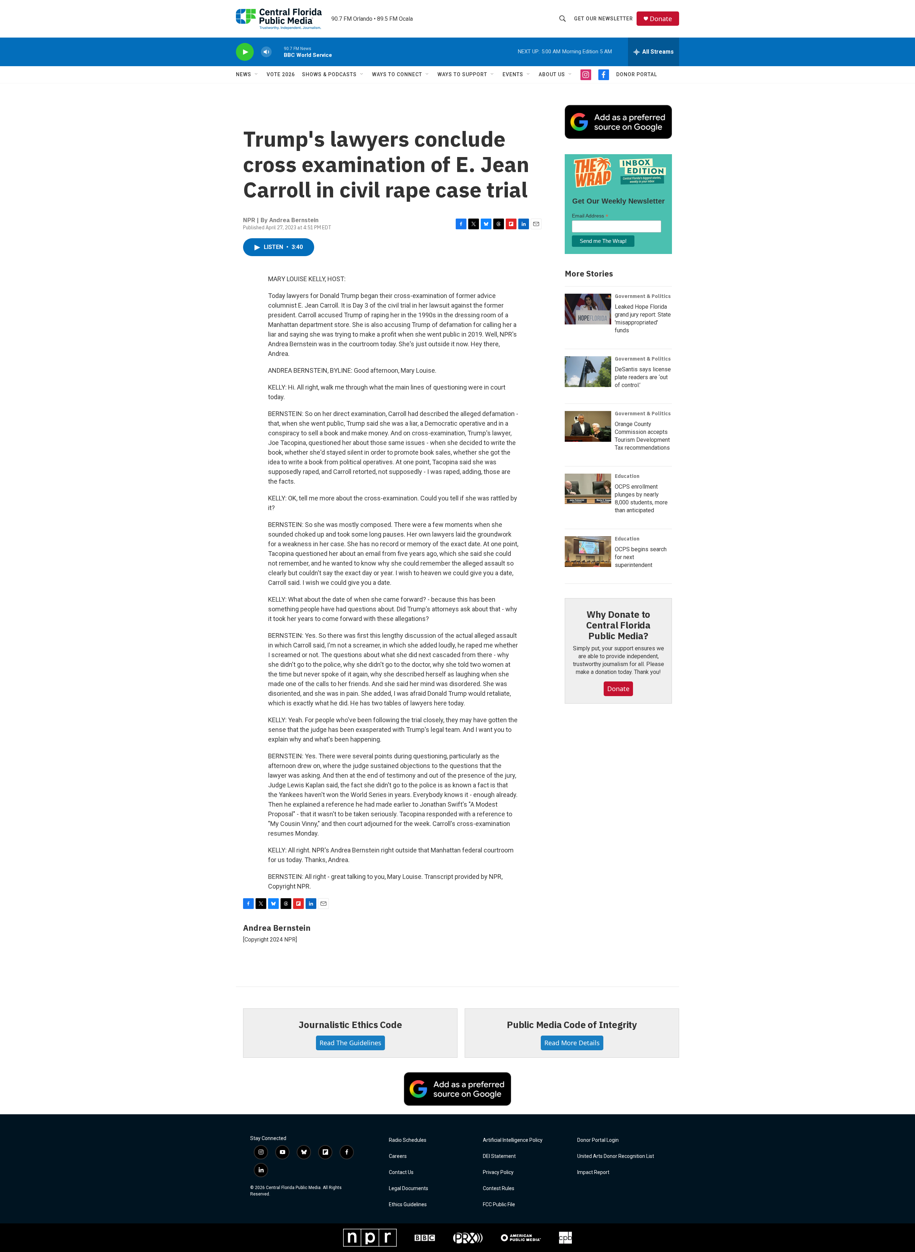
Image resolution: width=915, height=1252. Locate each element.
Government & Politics (643, 296)
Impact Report (593, 1172)
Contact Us (401, 1172)
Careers (398, 1156)
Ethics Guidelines (408, 1204)
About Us (552, 74)
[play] (245, 52)
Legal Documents (408, 1188)
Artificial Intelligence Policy (513, 1140)
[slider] (278, 51)
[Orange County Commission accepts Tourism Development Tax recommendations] (588, 426)
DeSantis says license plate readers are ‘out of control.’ (643, 377)
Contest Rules (498, 1188)
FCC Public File (499, 1204)
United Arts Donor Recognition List (615, 1156)
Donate (661, 19)
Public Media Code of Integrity (572, 1024)
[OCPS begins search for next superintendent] (588, 551)
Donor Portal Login (598, 1140)
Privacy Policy (498, 1172)
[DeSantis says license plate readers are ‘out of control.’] (588, 371)
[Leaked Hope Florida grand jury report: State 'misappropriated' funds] (588, 309)
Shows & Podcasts (329, 74)
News (243, 74)
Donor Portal (636, 74)
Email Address (590, 215)
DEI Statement (499, 1156)
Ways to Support (462, 74)
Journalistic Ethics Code (350, 1024)
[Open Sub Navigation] (256, 74)
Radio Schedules (407, 1140)
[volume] (266, 52)
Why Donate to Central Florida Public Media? (618, 625)
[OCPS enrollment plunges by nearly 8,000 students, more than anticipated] (588, 489)
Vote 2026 (281, 74)
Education (627, 476)
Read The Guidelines (350, 1042)
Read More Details (572, 1042)
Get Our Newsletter (603, 18)
